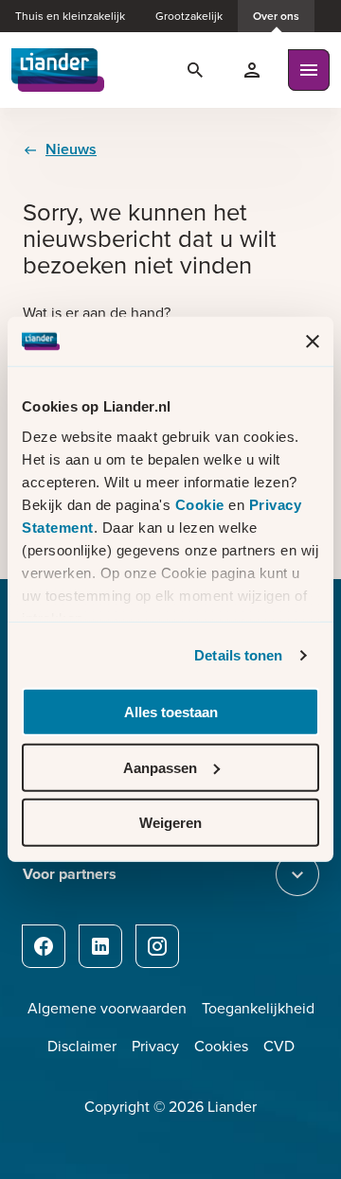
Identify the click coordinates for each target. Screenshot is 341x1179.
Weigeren (170, 823)
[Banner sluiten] (312, 341)
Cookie (202, 505)
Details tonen (238, 655)
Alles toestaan (171, 712)
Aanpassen (160, 768)
